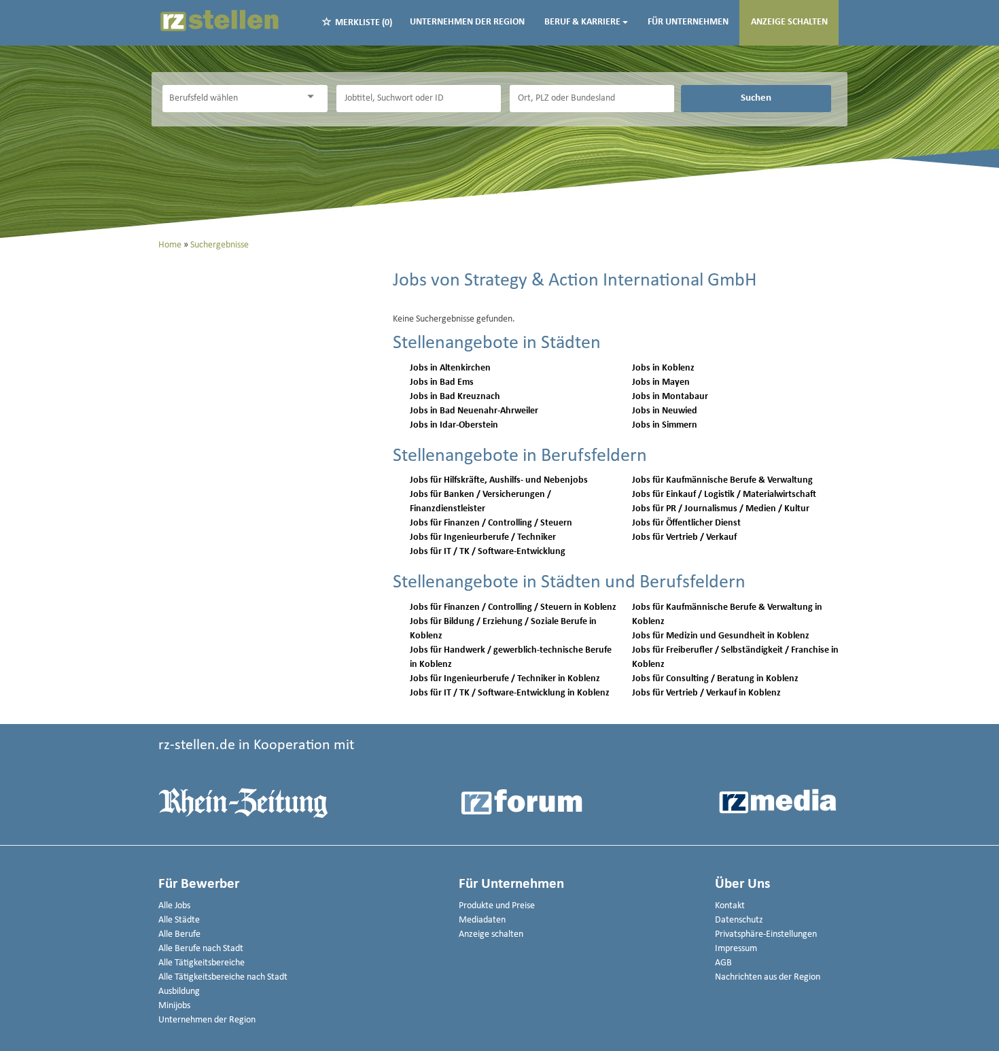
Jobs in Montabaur (670, 397)
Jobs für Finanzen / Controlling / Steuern (491, 523)
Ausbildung (179, 991)
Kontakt (730, 906)
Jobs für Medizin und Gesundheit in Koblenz (720, 636)
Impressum (736, 949)
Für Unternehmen (688, 22)
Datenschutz (739, 920)
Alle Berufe (179, 934)
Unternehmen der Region (467, 22)
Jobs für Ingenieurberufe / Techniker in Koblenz (505, 679)
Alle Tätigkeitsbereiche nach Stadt (222, 977)
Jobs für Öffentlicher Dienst (686, 523)
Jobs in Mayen (661, 382)
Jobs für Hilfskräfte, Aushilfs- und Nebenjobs (499, 480)
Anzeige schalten (789, 22)
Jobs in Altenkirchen (450, 368)
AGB (723, 963)
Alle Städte (179, 920)
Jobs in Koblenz (663, 368)
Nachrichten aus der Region (767, 977)
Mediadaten (482, 920)
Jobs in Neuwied (664, 411)
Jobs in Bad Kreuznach (455, 397)
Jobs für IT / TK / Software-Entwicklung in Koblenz (510, 693)
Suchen (756, 97)
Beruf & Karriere (582, 22)
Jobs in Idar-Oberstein (454, 425)
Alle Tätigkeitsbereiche (201, 963)
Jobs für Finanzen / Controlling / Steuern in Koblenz (513, 607)
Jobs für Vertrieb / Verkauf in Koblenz (706, 693)
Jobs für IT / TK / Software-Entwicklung (487, 552)
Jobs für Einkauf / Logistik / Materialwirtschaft (724, 494)
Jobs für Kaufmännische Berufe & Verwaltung (722, 480)
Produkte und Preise (497, 906)
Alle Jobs (174, 906)
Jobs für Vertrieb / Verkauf (684, 537)
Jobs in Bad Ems (442, 382)
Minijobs (174, 1006)
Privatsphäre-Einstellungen (766, 934)
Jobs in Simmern (664, 425)
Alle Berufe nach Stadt (200, 949)
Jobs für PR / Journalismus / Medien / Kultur (720, 509)
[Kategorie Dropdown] (314, 97)
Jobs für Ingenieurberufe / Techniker (483, 537)
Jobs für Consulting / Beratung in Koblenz (715, 679)
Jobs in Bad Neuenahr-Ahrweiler (474, 411)
